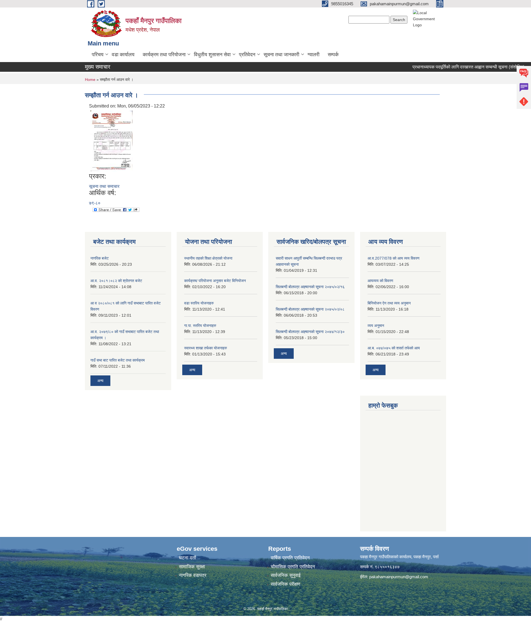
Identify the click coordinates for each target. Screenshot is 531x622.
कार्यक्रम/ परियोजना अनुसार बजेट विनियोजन (215, 280)
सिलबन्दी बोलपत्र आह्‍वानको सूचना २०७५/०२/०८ (310, 309)
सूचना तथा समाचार (104, 186)
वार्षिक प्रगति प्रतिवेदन (290, 557)
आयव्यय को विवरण (380, 280)
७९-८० (94, 203)
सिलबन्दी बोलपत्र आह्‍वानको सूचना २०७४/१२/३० (310, 331)
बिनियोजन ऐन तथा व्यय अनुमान (389, 303)
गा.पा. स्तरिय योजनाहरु (200, 325)
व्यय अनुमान (376, 325)
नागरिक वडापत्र (192, 575)
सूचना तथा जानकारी (281, 54)
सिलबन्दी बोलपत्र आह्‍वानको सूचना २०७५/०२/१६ (310, 287)
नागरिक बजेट (99, 258)
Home (90, 79)
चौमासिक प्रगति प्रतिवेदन (293, 566)
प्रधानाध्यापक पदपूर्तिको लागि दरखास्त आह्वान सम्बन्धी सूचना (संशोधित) (459, 67)
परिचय (97, 54)
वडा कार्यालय (123, 54)
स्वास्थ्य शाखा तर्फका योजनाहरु (205, 348)
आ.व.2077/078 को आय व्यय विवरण (394, 258)
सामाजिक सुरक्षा (192, 566)
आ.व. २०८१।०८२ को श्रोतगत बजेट (116, 280)
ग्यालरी (313, 54)
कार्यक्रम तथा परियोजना (164, 54)
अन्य (100, 380)
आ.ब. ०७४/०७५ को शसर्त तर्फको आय (394, 348)
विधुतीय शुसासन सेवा (212, 54)
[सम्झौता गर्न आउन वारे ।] (111, 140)
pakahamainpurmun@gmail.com (398, 576)
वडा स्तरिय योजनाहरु (199, 303)
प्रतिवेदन (247, 54)
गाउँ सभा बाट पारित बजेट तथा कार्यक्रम (117, 360)
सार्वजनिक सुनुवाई (286, 575)
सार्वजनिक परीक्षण (285, 584)
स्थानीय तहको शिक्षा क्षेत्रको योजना (208, 258)
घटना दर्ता (187, 557)
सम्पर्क (333, 54)
